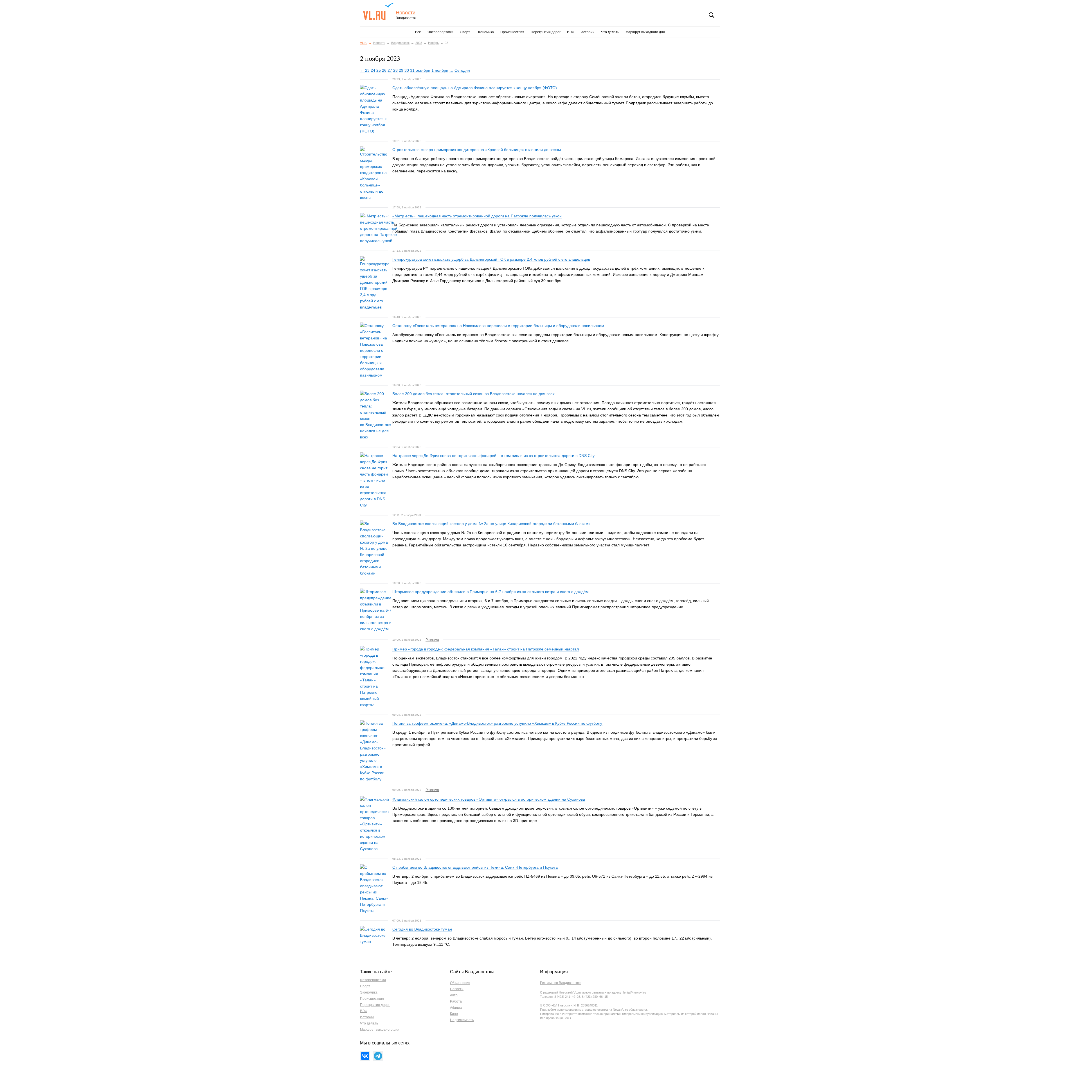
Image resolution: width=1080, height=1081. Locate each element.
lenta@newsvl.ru (634, 992)
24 (373, 70)
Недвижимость (462, 1020)
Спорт (465, 32)
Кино (454, 1014)
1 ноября (439, 70)
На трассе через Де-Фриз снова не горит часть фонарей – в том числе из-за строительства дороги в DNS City (493, 455)
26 (384, 70)
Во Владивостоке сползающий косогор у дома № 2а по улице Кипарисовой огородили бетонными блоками (491, 523)
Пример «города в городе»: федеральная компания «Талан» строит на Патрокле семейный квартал (485, 649)
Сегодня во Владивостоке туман (422, 929)
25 (378, 70)
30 (406, 70)
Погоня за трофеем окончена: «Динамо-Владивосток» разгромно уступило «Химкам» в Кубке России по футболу (497, 723)
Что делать (610, 32)
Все (418, 32)
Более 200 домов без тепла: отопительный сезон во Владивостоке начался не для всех (473, 393)
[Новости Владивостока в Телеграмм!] (378, 1056)
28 (395, 70)
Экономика (485, 32)
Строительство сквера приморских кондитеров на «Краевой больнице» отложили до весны (476, 149)
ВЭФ (570, 32)
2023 (418, 42)
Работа (456, 1001)
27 (390, 70)
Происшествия (512, 32)
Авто (454, 995)
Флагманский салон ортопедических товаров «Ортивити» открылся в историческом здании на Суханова (488, 799)
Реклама (432, 640)
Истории (588, 32)
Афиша (456, 1008)
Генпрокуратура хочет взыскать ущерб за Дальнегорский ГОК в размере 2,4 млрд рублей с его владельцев (491, 259)
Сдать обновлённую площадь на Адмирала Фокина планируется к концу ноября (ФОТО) (474, 87)
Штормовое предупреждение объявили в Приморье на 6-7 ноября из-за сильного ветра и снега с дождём (490, 591)
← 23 (365, 70)
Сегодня (462, 70)
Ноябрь (433, 42)
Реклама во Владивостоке (560, 983)
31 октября (420, 70)
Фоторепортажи (440, 32)
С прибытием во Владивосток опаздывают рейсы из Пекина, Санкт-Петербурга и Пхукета (475, 867)
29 (401, 70)
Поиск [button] (711, 15)
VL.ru (379, 11)
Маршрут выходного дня (645, 32)
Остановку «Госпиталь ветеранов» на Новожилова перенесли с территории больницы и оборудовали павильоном (498, 325)
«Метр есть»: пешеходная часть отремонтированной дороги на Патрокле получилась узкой (477, 216)
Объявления (460, 983)
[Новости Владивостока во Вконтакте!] (365, 1056)
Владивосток (400, 42)
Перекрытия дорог (546, 32)
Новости (405, 13)
